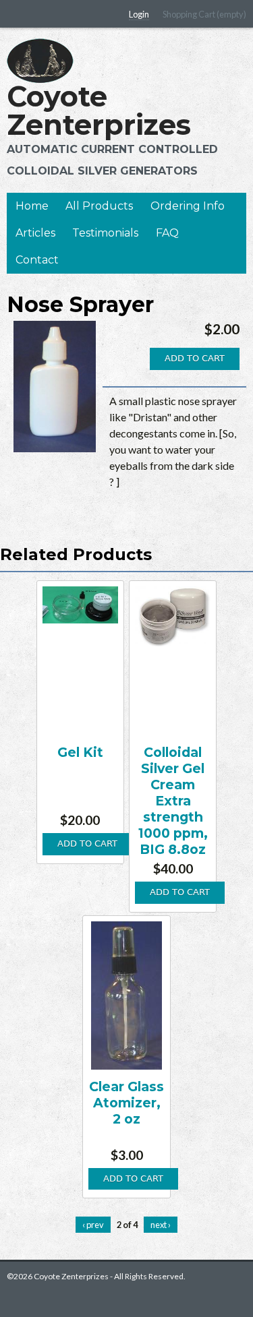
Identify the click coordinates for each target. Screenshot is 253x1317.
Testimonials (105, 232)
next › (160, 1224)
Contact (37, 259)
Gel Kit (80, 752)
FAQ (167, 232)
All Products (99, 206)
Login (139, 14)
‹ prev (93, 1224)
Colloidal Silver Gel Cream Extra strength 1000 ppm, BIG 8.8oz (173, 800)
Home (32, 206)
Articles (35, 232)
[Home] (40, 60)
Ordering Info (187, 206)
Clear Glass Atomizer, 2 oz (126, 1102)
